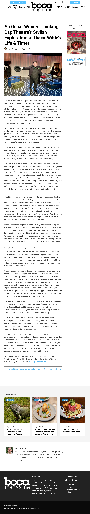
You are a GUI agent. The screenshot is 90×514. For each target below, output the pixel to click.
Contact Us (72, 492)
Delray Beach (39, 400)
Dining (65, 400)
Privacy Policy (72, 484)
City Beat (10, 400)
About (72, 487)
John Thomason (14, 49)
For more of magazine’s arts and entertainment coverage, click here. (32, 369)
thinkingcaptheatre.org (37, 362)
